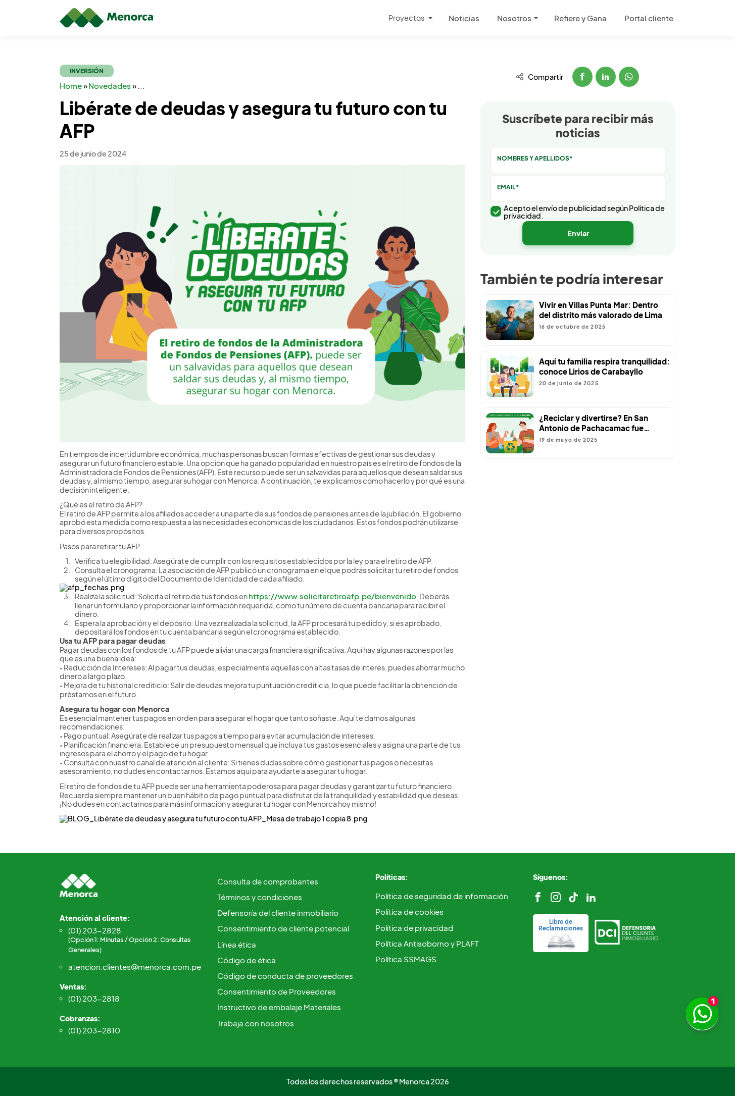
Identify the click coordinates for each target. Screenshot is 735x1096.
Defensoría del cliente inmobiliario (277, 912)
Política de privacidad (414, 927)
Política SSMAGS (405, 959)
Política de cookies (409, 911)
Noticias (464, 18)
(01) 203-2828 (129, 939)
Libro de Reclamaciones (560, 925)
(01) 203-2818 (94, 998)
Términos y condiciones (259, 897)
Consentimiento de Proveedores (276, 991)
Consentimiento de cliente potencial (283, 928)
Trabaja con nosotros (255, 1023)
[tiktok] (573, 897)
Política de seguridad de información (441, 896)
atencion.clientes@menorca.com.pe (134, 966)
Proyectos (406, 17)
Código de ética (246, 960)
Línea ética (236, 944)
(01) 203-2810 (94, 1030)
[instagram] (556, 897)
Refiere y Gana (580, 18)
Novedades (110, 85)
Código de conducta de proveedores (285, 975)
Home (71, 85)
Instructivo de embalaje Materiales (279, 1007)
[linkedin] (591, 897)
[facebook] (538, 897)
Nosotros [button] (514, 18)
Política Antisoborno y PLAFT (427, 943)
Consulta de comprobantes (267, 881)
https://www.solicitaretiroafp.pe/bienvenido (332, 596)
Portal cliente (648, 18)
